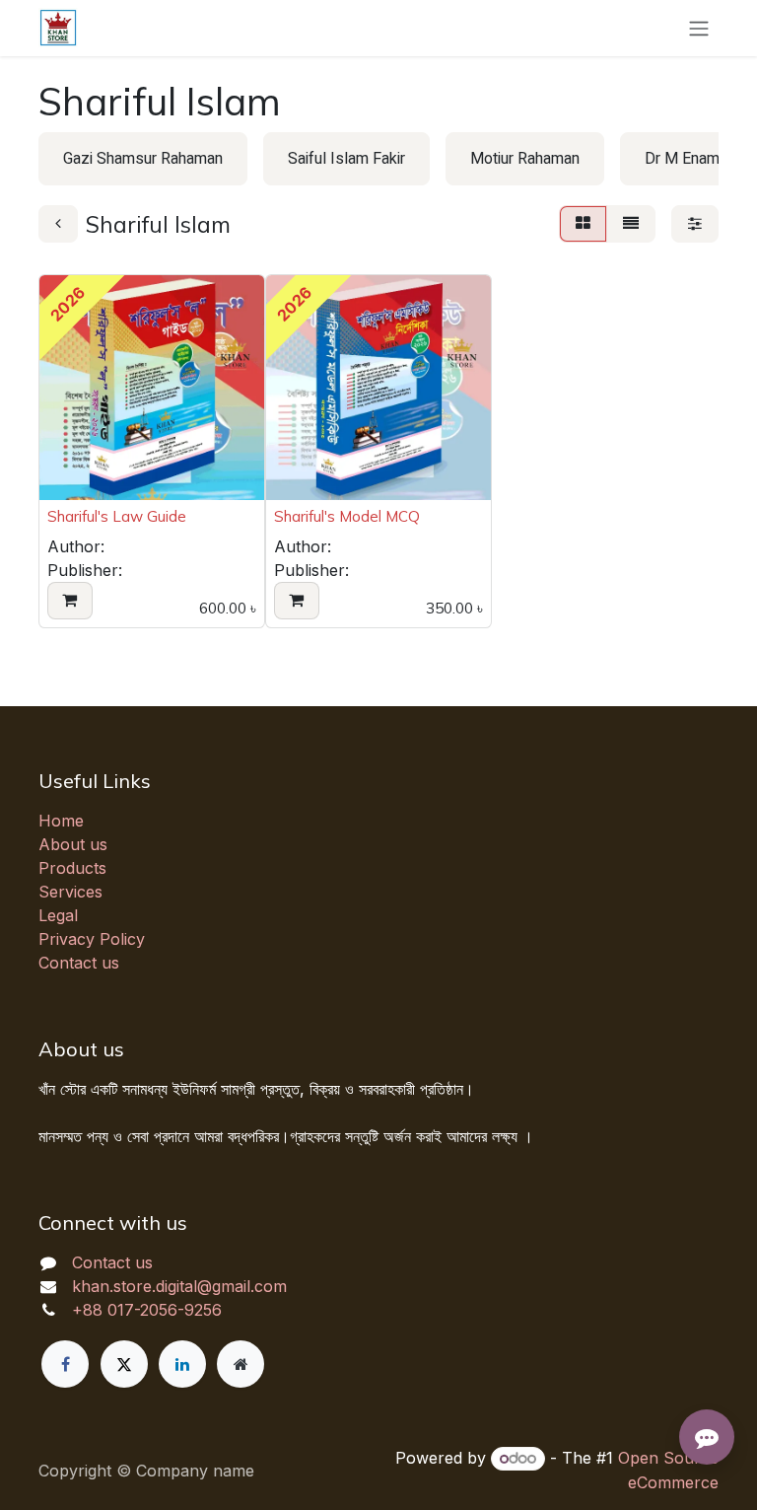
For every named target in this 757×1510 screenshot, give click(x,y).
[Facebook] (65, 1364)
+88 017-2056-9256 (147, 1310)
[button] (70, 600)
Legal (58, 915)
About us (72, 844)
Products (72, 868)
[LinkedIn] (182, 1364)
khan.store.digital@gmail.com (179, 1286)
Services (70, 891)
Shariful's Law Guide (116, 516)
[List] (630, 224)
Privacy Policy (91, 939)
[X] (124, 1364)
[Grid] (583, 224)
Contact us (78, 962)
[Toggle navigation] (699, 28)
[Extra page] (240, 1364)
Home (61, 820)
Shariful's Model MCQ (347, 516)
